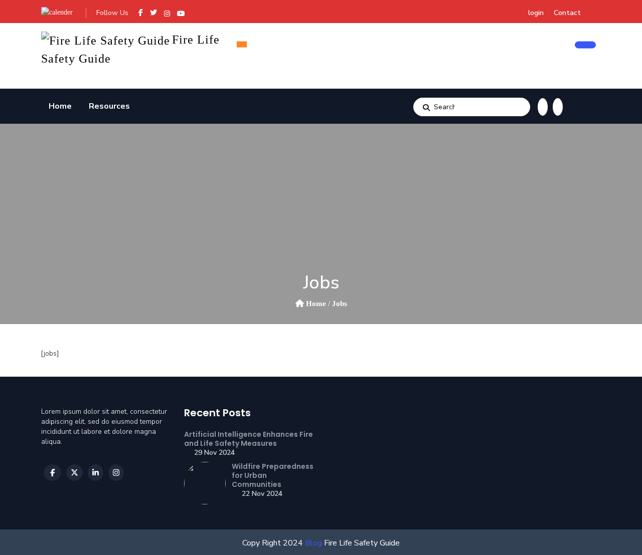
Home (60, 106)
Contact (567, 13)
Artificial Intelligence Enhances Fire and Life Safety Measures (248, 439)
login (536, 13)
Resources (109, 106)
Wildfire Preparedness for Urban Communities (272, 475)
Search (426, 107)
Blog (312, 542)
